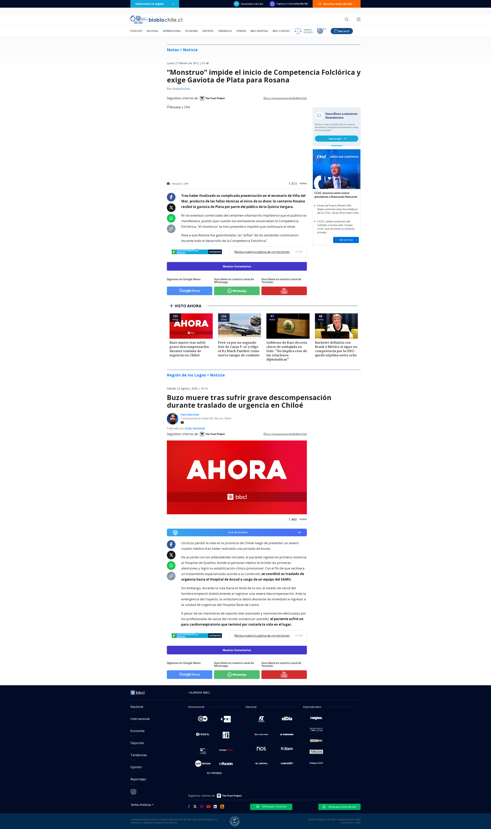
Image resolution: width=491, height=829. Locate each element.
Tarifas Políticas (141, 804)
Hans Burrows (190, 414)
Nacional (152, 31)
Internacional (172, 31)
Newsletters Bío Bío (252, 4)
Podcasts (136, 31)
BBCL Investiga (259, 31)
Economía (191, 31)
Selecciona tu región (149, 4)
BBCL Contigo (281, 31)
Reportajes (138, 779)
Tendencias (225, 31)
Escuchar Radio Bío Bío (337, 4)
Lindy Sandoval (195, 428)
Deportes (207, 31)
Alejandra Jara (181, 89)
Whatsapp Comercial (273, 806)
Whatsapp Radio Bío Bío (342, 806)
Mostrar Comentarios (237, 266)
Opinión (241, 31)
